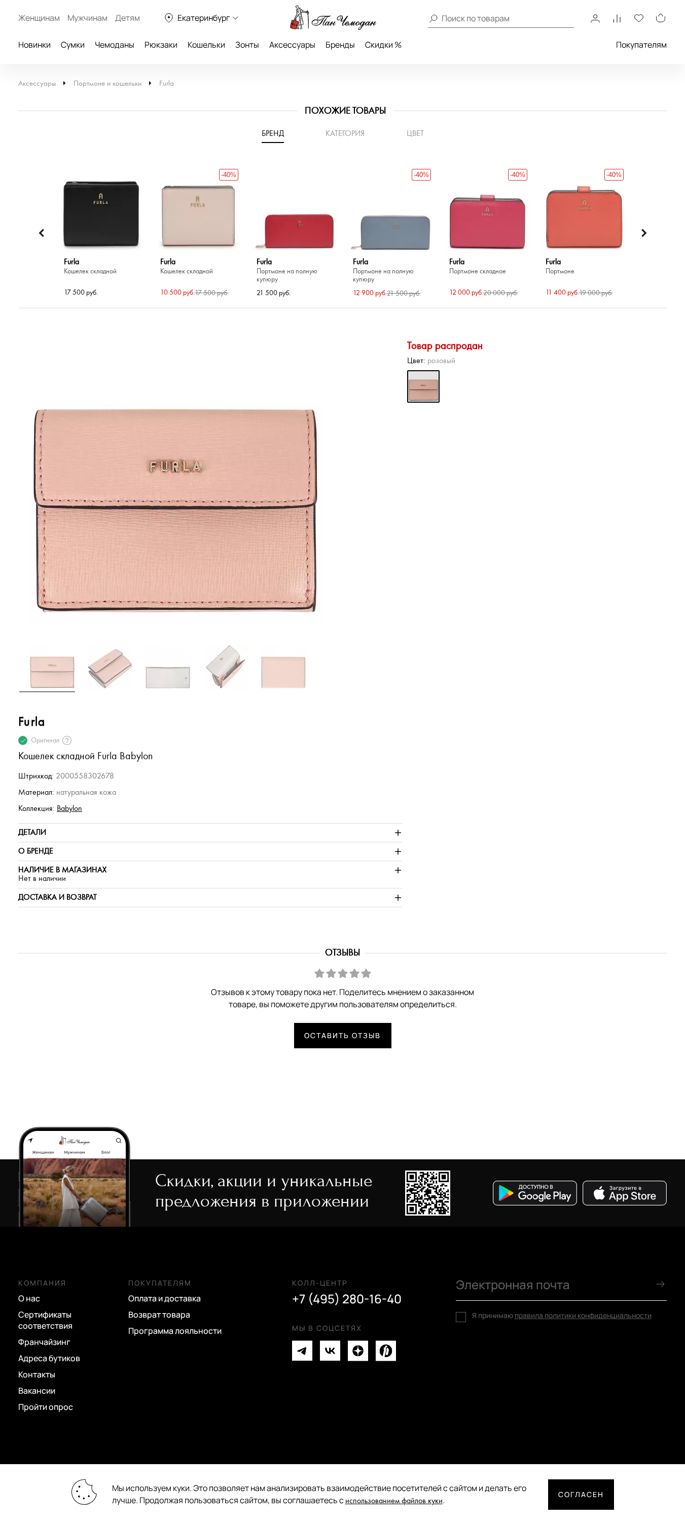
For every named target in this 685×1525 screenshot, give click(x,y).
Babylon (69, 808)
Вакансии (36, 1390)
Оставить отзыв (342, 1035)
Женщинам (39, 17)
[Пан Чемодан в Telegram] (302, 1350)
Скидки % (383, 44)
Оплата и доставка (164, 1298)
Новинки (34, 44)
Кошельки (206, 44)
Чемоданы (114, 44)
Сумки (73, 44)
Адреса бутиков (49, 1358)
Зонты (247, 44)
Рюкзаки (161, 44)
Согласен (581, 1494)
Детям (127, 17)
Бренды (340, 44)
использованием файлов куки (394, 1501)
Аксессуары (292, 44)
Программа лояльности (175, 1330)
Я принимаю (562, 1315)
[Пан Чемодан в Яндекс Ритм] (386, 1350)
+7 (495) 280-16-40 (347, 1299)
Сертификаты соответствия (45, 1320)
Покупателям (641, 44)
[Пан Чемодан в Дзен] (358, 1350)
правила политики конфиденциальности (583, 1315)
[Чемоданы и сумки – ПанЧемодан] (333, 17)
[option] (102, 232)
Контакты (36, 1374)
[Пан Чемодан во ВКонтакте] (330, 1350)
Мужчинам (87, 17)
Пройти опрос (45, 1406)
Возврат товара (159, 1314)
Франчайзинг (44, 1341)
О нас (29, 1298)
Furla (166, 83)
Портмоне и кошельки (107, 83)
